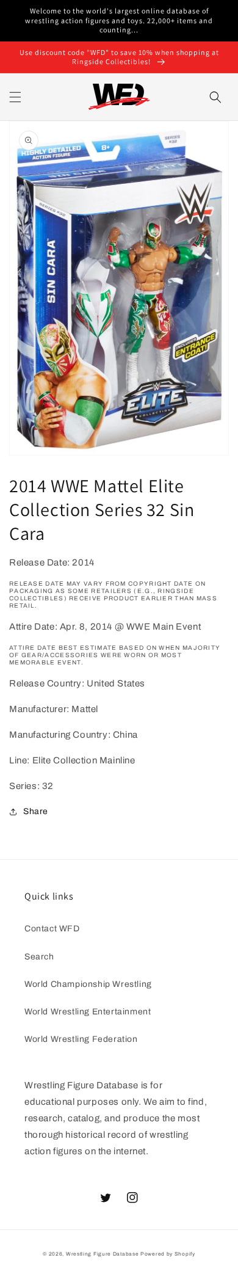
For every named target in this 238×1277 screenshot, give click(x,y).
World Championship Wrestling (88, 984)
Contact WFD (52, 928)
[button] (15, 97)
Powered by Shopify (167, 1254)
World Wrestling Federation (81, 1039)
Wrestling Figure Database (102, 1254)
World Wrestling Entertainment (87, 1011)
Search (39, 956)
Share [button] (35, 811)
